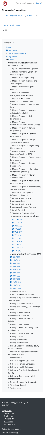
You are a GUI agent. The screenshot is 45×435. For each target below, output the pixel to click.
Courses (7, 16)
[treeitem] (22, 218)
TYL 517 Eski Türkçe (11, 25)
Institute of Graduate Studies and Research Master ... (17, 16)
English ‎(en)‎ (7, 411)
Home (3, 16)
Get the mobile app (10, 432)
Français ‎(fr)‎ (9, 419)
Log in (38, 3)
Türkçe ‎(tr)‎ (8, 421)
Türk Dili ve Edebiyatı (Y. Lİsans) (31, 16)
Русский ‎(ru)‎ (9, 424)
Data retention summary (12, 429)
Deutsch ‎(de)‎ (9, 413)
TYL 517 (38, 16)
